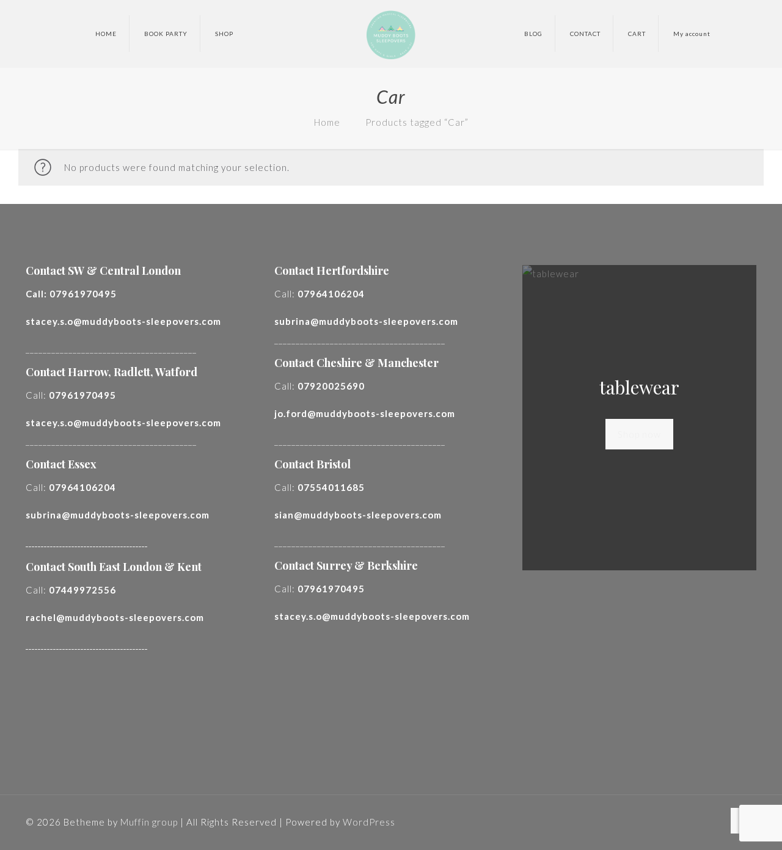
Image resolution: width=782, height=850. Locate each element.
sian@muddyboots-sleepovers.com (358, 514)
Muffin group (149, 821)
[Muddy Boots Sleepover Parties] (390, 33)
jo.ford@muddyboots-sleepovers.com (364, 413)
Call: (71, 293)
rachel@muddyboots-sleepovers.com (115, 617)
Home (327, 122)
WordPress (369, 821)
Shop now (639, 434)
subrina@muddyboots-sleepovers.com (118, 514)
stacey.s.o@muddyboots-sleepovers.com (123, 321)
